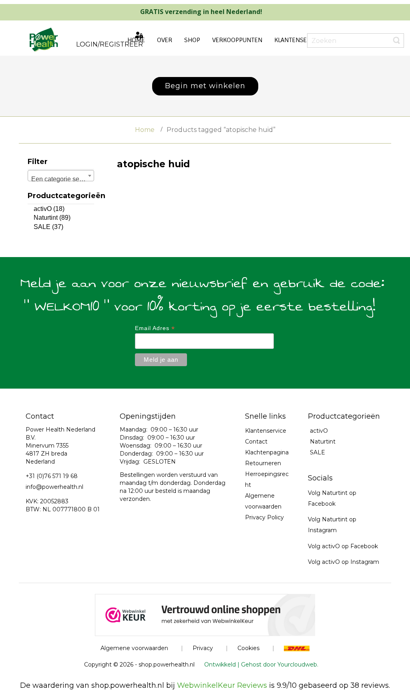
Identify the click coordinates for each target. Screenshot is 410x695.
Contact (256, 441)
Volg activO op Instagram (343, 561)
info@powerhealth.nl (54, 486)
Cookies (248, 648)
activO (43, 208)
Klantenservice (265, 430)
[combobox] (61, 175)
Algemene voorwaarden (134, 648)
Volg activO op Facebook (343, 546)
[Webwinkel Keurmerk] (205, 614)
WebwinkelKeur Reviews (222, 685)
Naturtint (46, 217)
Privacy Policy (264, 517)
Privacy (203, 648)
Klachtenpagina (267, 452)
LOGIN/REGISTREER (109, 44)
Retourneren (263, 463)
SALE (42, 226)
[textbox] (61, 179)
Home (145, 130)
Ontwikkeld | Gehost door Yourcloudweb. (261, 664)
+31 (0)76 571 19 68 (52, 476)
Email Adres (155, 328)
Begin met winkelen (205, 85)
